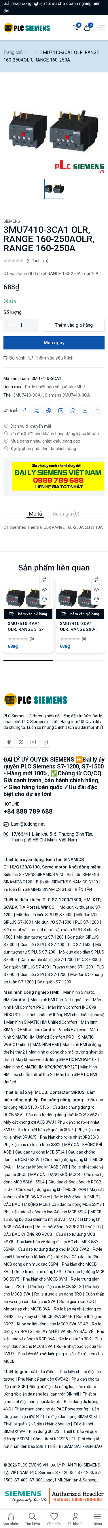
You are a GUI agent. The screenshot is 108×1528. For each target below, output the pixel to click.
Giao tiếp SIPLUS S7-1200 (43, 974)
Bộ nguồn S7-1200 (54, 982)
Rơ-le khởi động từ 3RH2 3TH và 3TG (68, 1227)
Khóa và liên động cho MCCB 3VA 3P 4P (52, 1324)
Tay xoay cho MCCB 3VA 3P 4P (44, 1316)
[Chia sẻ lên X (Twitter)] (36, 411)
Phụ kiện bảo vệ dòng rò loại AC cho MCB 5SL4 (45, 1212)
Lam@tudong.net (28, 824)
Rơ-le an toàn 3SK (75, 1339)
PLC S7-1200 (87, 922)
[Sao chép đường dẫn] (97, 410)
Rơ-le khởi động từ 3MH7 (76, 1197)
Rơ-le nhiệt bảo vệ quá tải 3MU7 (55, 386)
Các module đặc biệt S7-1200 (47, 959)
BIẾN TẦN (83, 889)
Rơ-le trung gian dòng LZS (38, 1271)
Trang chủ (13, 52)
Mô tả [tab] (35, 514)
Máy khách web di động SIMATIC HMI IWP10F (56, 1059)
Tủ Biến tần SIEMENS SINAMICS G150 (37, 889)
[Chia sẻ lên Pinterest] (49, 411)
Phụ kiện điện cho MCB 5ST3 (55, 1286)
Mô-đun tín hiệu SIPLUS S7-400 (44, 914)
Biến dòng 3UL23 (44, 1431)
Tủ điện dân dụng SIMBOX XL (72, 1416)
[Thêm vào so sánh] (44, 579)
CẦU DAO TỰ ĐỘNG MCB (26, 1204)
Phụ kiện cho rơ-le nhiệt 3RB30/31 (70, 1137)
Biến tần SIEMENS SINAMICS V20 (33, 874)
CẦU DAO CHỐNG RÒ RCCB (28, 1234)
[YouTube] (33, 742)
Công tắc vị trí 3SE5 (50, 1439)
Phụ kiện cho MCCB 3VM (45, 1279)
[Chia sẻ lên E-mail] (85, 411)
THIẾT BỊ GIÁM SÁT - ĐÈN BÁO (74, 1446)
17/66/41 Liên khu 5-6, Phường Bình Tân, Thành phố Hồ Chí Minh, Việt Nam (52, 837)
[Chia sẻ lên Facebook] (24, 411)
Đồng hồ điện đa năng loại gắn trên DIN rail (41, 1394)
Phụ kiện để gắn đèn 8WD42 (43, 1379)
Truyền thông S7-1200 (73, 967)
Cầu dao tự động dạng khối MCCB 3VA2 (53, 1249)
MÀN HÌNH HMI (46, 1044)
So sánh (16, 358)
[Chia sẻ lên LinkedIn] (61, 411)
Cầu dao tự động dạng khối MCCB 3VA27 (62, 1114)
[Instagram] (45, 742)
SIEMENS (11, 221)
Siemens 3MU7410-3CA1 (68, 395)
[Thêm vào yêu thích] (44, 600)
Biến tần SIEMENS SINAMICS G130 (67, 882)
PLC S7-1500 (79, 944)
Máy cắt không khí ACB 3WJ (29, 1122)
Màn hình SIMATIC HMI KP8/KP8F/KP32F (40, 1067)
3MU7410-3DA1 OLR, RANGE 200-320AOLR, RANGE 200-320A (78, 632)
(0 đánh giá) (37, 260)
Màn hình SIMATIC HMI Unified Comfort (41, 1022)
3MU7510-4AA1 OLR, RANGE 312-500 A (25, 629)
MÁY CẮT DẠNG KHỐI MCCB (55, 1174)
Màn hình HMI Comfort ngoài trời (60, 999)
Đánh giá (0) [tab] (65, 514)
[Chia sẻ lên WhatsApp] (73, 411)
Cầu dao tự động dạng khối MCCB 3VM (51, 1189)
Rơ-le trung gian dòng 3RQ (58, 1294)
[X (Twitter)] (21, 742)
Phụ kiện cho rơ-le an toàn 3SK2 (32, 1144)
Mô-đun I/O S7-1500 (53, 922)
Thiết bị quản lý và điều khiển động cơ (37, 1424)
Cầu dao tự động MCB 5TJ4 (39, 1152)
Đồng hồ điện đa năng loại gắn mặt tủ (63, 1386)
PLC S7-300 (87, 959)
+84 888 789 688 (28, 811)
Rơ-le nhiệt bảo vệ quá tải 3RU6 (46, 1129)
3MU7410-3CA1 (28, 395)
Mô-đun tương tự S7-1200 (40, 937)
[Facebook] (8, 742)
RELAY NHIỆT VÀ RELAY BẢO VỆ (64, 1331)
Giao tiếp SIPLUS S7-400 (42, 944)
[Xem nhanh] (44, 590)
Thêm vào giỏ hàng (74, 325)
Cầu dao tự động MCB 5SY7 (77, 1204)
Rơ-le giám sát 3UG (76, 1301)
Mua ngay (54, 342)
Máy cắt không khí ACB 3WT (42, 1167)
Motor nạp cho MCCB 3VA (27, 1309)
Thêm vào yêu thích (53, 358)
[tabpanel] (54, 524)
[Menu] (100, 27)
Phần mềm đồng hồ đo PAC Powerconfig (51, 1409)
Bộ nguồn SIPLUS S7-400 (26, 967)
